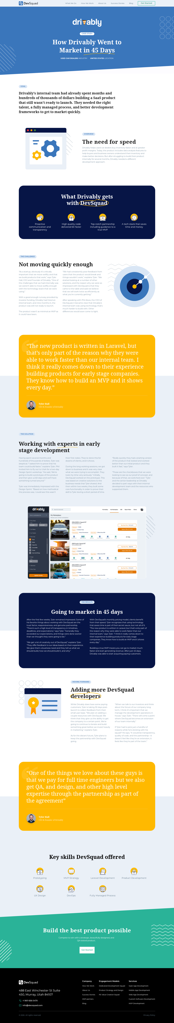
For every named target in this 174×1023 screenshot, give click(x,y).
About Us (102, 3)
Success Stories (117, 3)
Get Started (146, 3)
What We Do (70, 3)
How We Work (87, 3)
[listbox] (87, 376)
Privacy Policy (149, 1015)
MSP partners (88, 999)
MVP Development (137, 1003)
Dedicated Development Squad (112, 986)
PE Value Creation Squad (109, 995)
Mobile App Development (139, 990)
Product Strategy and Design (111, 990)
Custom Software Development (142, 999)
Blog (131, 3)
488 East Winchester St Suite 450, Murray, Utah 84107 (39, 992)
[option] (87, 376)
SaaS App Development (138, 986)
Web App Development (138, 995)
